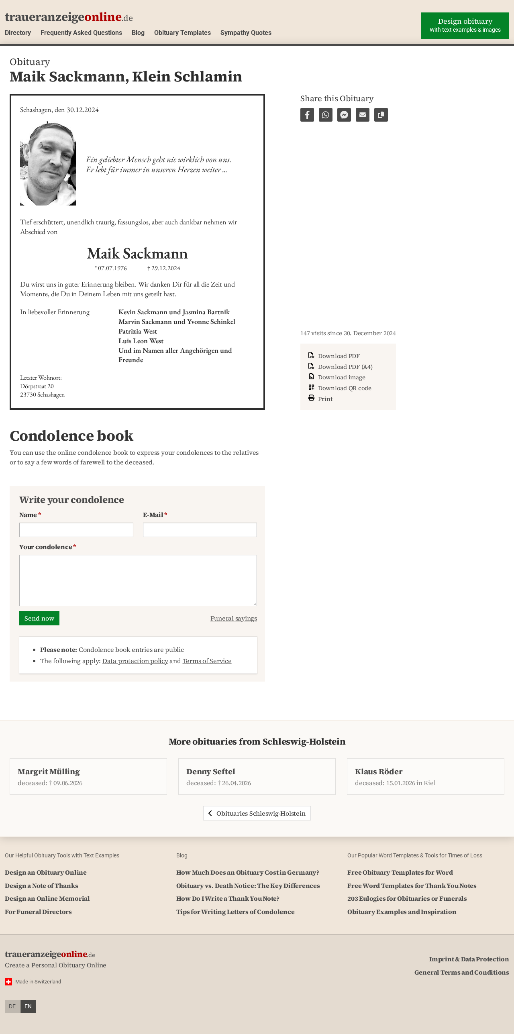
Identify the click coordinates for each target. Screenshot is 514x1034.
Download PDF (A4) (344, 366)
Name (30, 514)
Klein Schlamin (187, 76)
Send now (39, 618)
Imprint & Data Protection (469, 959)
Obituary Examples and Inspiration (401, 911)
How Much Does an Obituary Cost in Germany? (247, 872)
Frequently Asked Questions (81, 33)
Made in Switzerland (38, 982)
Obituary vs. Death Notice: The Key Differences (248, 885)
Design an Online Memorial (47, 898)
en (28, 1006)
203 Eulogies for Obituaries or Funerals (407, 898)
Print (324, 398)
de (12, 1006)
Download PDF (338, 356)
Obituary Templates (182, 33)
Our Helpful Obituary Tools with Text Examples (62, 855)
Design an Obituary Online (46, 872)
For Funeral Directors (38, 911)
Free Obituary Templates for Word (400, 872)
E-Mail (155, 514)
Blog (138, 33)
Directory (18, 33)
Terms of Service (207, 660)
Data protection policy (135, 660)
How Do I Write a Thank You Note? (227, 898)
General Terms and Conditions (461, 972)
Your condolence (47, 546)
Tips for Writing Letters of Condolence (235, 911)
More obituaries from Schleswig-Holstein (257, 741)
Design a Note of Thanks (41, 885)
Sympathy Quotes (245, 33)
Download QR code (343, 388)
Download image (340, 377)
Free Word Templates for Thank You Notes (412, 885)
